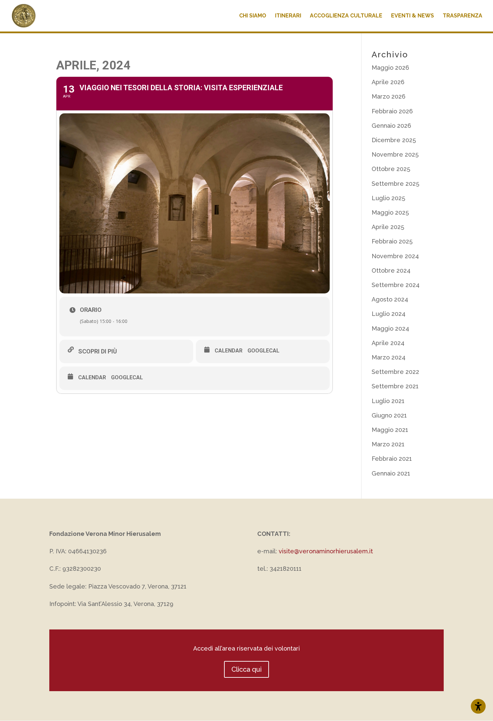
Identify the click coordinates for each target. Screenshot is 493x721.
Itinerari (288, 16)
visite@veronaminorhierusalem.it (326, 551)
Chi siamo (252, 16)
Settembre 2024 (396, 284)
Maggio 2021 (390, 429)
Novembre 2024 (395, 256)
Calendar (228, 350)
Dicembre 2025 (394, 140)
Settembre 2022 (395, 371)
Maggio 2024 (390, 328)
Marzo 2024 (388, 357)
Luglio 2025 (388, 198)
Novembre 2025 (395, 154)
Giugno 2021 (389, 415)
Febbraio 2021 (392, 458)
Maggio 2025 (390, 212)
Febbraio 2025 (392, 241)
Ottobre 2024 (391, 270)
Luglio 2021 (388, 400)
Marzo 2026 (388, 96)
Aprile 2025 (388, 226)
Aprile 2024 (388, 342)
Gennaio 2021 (391, 473)
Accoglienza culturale (346, 16)
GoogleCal (263, 350)
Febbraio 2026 (392, 111)
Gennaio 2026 (391, 125)
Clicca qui (246, 669)
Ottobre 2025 (391, 168)
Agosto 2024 (390, 299)
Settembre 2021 (395, 386)
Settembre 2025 (395, 183)
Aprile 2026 (388, 82)
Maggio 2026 (390, 67)
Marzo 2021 (388, 444)
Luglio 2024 (388, 313)
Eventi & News (412, 16)
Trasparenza (462, 16)
